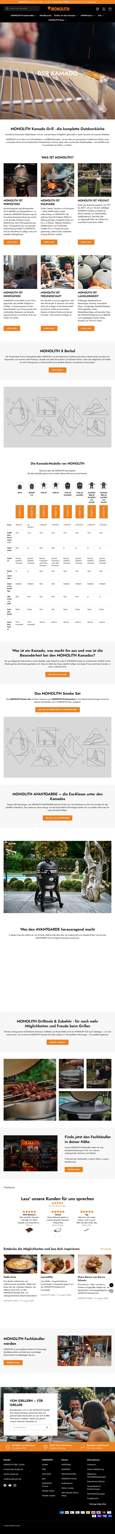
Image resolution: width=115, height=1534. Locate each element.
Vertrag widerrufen (97, 1504)
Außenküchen (67, 1483)
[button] (110, 8)
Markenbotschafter (69, 1474)
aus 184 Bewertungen (57, 1205)
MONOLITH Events (69, 1478)
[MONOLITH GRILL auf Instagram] (14, 1485)
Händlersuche (45, 15)
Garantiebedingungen (96, 1493)
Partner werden (68, 1488)
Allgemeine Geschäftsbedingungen (96, 1475)
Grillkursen (92, 2)
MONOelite (66, 1464)
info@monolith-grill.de (12, 1479)
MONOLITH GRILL (14, 1526)
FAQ (44, 1469)
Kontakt (45, 1464)
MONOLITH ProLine (47, 1485)
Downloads (46, 1474)
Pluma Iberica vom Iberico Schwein (91, 1278)
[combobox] (22, 8)
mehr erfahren (57, 370)
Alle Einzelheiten (20, 512)
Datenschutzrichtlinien (96, 1481)
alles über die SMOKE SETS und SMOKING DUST (57, 709)
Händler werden (13, 1362)
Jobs (43, 1478)
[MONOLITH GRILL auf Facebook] (4, 1485)
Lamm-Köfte (47, 1277)
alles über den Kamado (57, 674)
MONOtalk (66, 1469)
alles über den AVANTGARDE (57, 818)
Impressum (91, 1464)
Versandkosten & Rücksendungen (94, 1487)
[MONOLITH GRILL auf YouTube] (9, 1485)
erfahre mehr (12, 242)
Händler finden (74, 1169)
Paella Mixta (10, 1277)
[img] (57, 1203)
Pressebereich (93, 1498)
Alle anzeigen (105, 1248)
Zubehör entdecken (57, 1042)
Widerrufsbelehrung (95, 1469)
